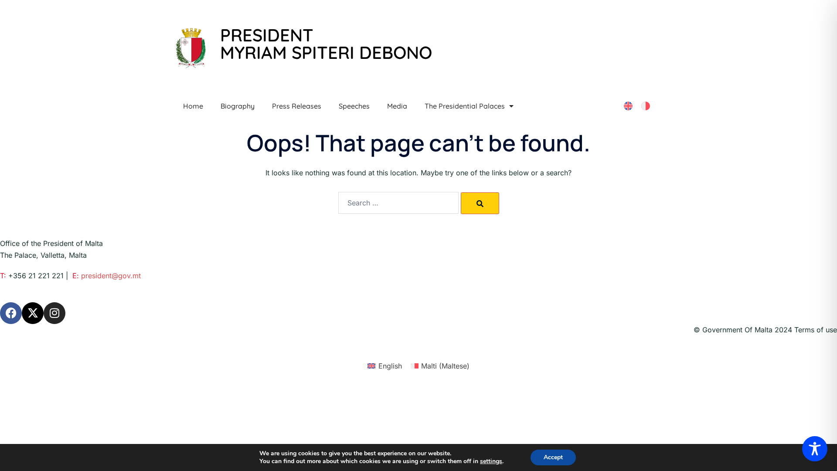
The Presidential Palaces (465, 106)
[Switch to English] (628, 106)
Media (397, 106)
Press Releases (296, 106)
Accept (553, 457)
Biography (238, 106)
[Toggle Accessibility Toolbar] (814, 448)
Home (193, 106)
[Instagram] (54, 313)
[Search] (480, 203)
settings (491, 461)
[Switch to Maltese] (645, 106)
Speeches (354, 106)
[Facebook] (11, 313)
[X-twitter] (33, 313)
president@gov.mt (111, 275)
